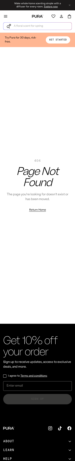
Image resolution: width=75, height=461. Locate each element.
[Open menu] (5, 16)
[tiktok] (59, 428)
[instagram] (50, 428)
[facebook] (69, 428)
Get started (58, 40)
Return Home (37, 210)
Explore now (51, 7)
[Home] (37, 16)
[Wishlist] (53, 16)
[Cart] (69, 16)
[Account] (61, 16)
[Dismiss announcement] (69, 5)
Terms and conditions (33, 376)
